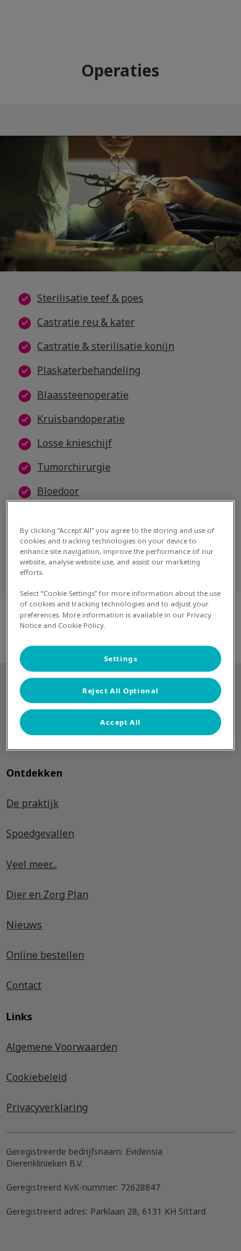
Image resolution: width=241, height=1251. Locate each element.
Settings (121, 658)
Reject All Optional (120, 690)
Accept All (120, 722)
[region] (120, 625)
